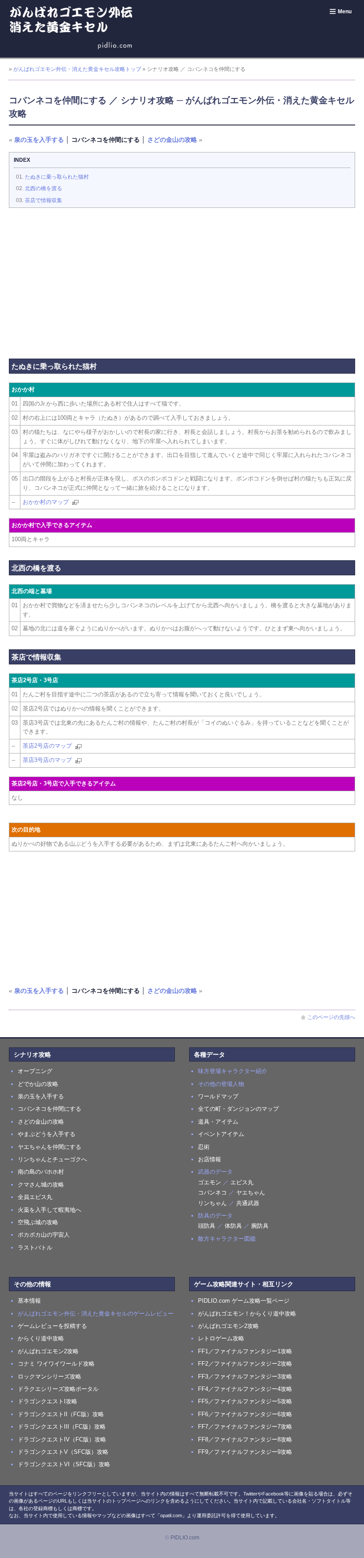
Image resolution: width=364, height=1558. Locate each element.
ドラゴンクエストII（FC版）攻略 (61, 1414)
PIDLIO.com (184, 1538)
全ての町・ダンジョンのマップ (238, 1108)
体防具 (233, 1225)
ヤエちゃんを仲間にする (49, 1147)
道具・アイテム (218, 1121)
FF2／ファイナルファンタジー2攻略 (245, 1363)
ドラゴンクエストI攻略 (47, 1401)
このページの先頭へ (331, 1017)
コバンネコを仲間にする (49, 1108)
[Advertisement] (182, 279)
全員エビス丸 (35, 1197)
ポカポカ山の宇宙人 (44, 1234)
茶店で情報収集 (43, 200)
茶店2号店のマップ (47, 745)
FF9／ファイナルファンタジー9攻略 (245, 1452)
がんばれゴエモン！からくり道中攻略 (247, 1313)
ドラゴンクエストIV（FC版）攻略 (62, 1439)
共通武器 (247, 1203)
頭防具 (206, 1225)
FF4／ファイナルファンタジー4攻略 (245, 1389)
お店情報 (209, 1159)
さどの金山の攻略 (172, 139)
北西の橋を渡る (43, 188)
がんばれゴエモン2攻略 (48, 1351)
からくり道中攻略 (41, 1338)
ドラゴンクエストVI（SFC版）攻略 (64, 1464)
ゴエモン (209, 1182)
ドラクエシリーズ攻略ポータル (58, 1389)
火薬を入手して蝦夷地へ (49, 1210)
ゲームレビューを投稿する (52, 1326)
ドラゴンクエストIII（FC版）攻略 (62, 1426)
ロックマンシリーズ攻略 (49, 1376)
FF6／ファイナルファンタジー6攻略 (245, 1414)
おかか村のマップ (46, 502)
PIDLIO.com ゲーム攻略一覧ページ (243, 1300)
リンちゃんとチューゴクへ (52, 1159)
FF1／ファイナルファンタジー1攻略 (245, 1351)
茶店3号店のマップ (47, 760)
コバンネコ (212, 1192)
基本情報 (29, 1300)
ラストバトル (35, 1247)
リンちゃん (212, 1203)
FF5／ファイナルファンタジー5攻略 (245, 1401)
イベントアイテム (221, 1134)
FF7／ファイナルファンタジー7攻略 (245, 1426)
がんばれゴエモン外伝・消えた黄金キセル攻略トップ (77, 69)
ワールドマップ (218, 1096)
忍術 (204, 1147)
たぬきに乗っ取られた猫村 (57, 177)
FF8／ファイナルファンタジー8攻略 (245, 1439)
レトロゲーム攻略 (221, 1338)
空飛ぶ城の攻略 (38, 1222)
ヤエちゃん (250, 1192)
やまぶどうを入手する (46, 1134)
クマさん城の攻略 (41, 1184)
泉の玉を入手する (39, 139)
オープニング (35, 1071)
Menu (345, 11)
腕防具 (260, 1225)
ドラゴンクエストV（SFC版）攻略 (63, 1452)
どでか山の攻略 (38, 1084)
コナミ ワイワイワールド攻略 (56, 1363)
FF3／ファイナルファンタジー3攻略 (245, 1376)
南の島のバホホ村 (41, 1171)
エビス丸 (241, 1182)
